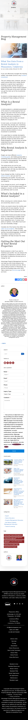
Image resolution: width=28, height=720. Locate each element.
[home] (14, 3)
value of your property (7, 228)
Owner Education (10, 518)
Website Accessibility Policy (14, 712)
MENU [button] (14, 7)
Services (14, 641)
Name (5, 371)
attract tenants (5, 176)
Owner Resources (14, 648)
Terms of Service (15, 696)
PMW (25, 692)
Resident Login (14, 680)
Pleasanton (12, 595)
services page (16, 270)
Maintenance (14, 678)
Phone (5, 385)
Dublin (24, 595)
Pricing (14, 643)
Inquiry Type (7, 391)
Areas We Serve (14, 657)
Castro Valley (15, 597)
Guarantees (14, 645)
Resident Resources (14, 666)
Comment (6, 397)
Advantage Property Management (13, 535)
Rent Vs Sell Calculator (14, 650)
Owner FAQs (14, 652)
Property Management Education (14, 520)
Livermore (18, 595)
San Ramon (5, 597)
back (4, 343)
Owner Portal (14, 655)
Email (5, 378)
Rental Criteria (14, 668)
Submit (14, 451)
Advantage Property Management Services (13, 541)
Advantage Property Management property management (13, 538)
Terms (6, 447)
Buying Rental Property (10, 546)
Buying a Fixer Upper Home (11, 544)
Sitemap (10, 694)
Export (7, 516)
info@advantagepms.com (14, 627)
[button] (5, 363)
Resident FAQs (14, 671)
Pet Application (14, 675)
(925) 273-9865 (14, 629)
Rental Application (14, 673)
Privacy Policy (16, 444)
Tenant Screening (10, 526)
